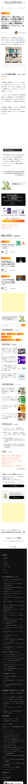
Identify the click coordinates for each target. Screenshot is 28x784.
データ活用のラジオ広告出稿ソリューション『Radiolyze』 (13, 677)
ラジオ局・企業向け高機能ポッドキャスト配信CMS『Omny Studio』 (13, 669)
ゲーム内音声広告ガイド (9, 623)
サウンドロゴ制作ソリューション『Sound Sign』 (12, 708)
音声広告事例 (5, 716)
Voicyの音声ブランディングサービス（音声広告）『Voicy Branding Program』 (13, 620)
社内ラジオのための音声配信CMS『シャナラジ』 (14, 739)
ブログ (5, 775)
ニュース (5, 560)
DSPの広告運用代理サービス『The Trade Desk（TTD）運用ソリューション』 (13, 647)
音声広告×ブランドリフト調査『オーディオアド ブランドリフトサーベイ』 (14, 594)
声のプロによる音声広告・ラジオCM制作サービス (14, 694)
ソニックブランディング (8, 340)
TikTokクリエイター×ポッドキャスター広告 (13, 613)
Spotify (19, 455)
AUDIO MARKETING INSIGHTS (13, 3)
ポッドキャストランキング (9, 730)
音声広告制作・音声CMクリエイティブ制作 (13, 690)
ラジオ (3, 334)
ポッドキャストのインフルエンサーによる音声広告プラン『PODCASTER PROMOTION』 (14, 659)
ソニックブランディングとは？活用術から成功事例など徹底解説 (14, 764)
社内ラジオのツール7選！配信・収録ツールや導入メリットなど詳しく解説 (14, 741)
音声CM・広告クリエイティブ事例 (11, 718)
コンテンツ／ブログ (7, 724)
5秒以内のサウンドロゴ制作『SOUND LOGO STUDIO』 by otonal (13, 711)
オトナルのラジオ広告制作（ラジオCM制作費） (14, 697)
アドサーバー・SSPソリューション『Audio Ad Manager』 (13, 616)
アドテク (18, 340)
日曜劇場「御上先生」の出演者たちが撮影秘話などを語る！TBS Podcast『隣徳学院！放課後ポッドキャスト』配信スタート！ (13, 173)
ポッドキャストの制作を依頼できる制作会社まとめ (14, 541)
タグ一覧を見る (20, 468)
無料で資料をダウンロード (12, 221)
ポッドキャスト (11, 8)
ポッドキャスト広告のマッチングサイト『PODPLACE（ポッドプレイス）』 (12, 735)
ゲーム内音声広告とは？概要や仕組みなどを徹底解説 (14, 756)
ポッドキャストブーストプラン (10, 662)
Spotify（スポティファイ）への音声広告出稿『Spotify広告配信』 (13, 584)
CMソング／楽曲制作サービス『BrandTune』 (13, 699)
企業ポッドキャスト (7, 227)
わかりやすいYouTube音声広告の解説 (11, 749)
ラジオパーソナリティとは (9, 769)
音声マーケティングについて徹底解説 (11, 767)
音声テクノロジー (6, 258)
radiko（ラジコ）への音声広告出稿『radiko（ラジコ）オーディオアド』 (14, 580)
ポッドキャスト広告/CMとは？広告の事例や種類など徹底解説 (14, 760)
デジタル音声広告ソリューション (10, 577)
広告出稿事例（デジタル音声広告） (11, 721)
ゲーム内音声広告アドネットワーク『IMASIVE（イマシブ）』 (13, 628)
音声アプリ (20, 334)
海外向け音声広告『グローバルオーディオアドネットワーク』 (14, 632)
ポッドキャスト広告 (7, 458)
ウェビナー (6, 572)
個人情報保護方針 (7, 777)
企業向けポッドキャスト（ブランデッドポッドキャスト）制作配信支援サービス (14, 665)
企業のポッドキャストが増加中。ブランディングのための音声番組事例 (14, 752)
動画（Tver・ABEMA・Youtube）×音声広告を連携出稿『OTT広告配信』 (14, 606)
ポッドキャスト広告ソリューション (11, 652)
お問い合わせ (6, 779)
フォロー (17, 497)
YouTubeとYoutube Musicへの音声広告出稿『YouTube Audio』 (13, 588)
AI (13, 455)
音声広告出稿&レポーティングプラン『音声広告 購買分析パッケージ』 (14, 610)
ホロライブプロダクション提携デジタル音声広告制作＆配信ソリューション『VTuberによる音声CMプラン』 (14, 703)
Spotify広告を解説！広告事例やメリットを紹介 (13, 747)
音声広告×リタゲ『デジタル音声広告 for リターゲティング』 (14, 598)
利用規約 (5, 479)
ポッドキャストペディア (9, 732)
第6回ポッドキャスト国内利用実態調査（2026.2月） (14, 727)
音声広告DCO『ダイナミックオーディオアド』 (13, 591)
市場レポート (20, 466)
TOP (2, 8)
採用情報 (5, 564)
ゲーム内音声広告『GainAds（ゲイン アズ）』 (13, 625)
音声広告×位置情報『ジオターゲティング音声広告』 (14, 602)
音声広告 (17, 458)
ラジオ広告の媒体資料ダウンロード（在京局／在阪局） (14, 681)
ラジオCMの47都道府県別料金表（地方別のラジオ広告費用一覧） (14, 685)
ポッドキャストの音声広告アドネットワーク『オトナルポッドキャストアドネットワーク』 (14, 655)
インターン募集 (7, 566)
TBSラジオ (5, 225)
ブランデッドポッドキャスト (9, 460)
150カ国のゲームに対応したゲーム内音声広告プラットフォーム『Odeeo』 (14, 640)
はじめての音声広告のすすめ (10, 745)
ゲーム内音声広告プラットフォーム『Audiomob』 (11, 636)
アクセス (5, 562)
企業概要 (5, 557)
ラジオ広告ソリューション (8, 673)
